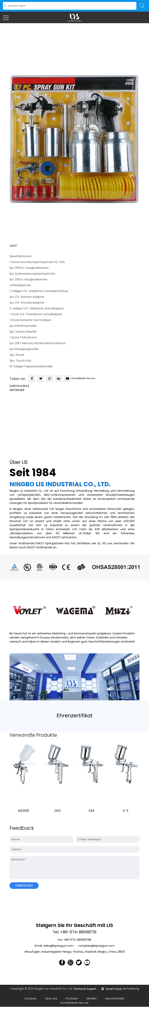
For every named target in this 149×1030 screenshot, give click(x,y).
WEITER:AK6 (17, 390)
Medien (92, 998)
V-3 (125, 810)
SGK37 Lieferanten (64, 537)
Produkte (72, 998)
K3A (91, 810)
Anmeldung (131, 989)
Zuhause (30, 998)
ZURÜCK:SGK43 (19, 386)
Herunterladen (115, 998)
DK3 (58, 810)
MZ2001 (23, 810)
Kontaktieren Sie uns (83, 378)
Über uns (51, 998)
